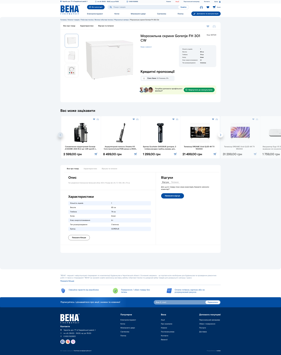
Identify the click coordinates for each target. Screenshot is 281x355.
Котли (116, 14)
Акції (177, 2)
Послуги (202, 328)
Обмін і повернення (207, 324)
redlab (219, 351)
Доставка (203, 332)
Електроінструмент (95, 14)
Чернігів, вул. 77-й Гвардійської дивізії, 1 (74, 1)
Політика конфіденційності (82, 351)
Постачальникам (167, 332)
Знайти (183, 7)
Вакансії (164, 340)
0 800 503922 (133, 2)
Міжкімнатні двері (138, 14)
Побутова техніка (87, 20)
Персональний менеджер (191, 2)
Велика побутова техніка (104, 20)
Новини (168, 2)
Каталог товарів (73, 20)
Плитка (180, 14)
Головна (63, 20)
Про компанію (166, 324)
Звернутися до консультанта (200, 90)
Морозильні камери (121, 20)
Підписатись (213, 302)
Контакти (207, 2)
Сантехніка (161, 14)
